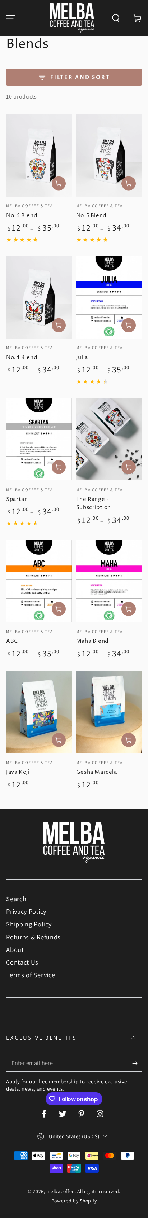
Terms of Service (30, 974)
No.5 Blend (91, 215)
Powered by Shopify (74, 1200)
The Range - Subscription (93, 504)
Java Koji (17, 772)
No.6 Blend (21, 215)
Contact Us (22, 962)
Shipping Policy (28, 924)
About (15, 949)
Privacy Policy (26, 911)
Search (16, 898)
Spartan (17, 499)
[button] (115, 18)
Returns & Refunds (33, 937)
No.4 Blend (21, 357)
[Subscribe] (137, 1063)
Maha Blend (92, 641)
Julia (82, 357)
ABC (12, 641)
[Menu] (11, 18)
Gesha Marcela (96, 772)
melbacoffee (60, 1191)
